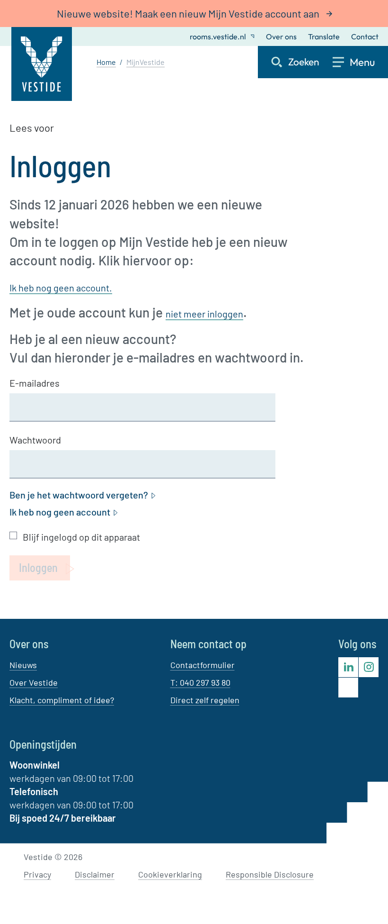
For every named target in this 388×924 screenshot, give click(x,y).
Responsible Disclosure (270, 874)
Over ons (281, 36)
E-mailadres (34, 383)
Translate (324, 36)
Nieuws (23, 665)
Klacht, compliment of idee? (61, 700)
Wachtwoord (35, 439)
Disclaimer (95, 874)
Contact (365, 36)
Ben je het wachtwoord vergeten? (78, 494)
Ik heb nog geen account (59, 511)
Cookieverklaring (170, 874)
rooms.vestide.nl (218, 36)
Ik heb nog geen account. (60, 287)
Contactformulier (202, 665)
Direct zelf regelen (204, 700)
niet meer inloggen (204, 313)
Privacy (37, 874)
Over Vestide (33, 682)
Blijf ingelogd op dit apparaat (81, 537)
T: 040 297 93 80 (200, 682)
